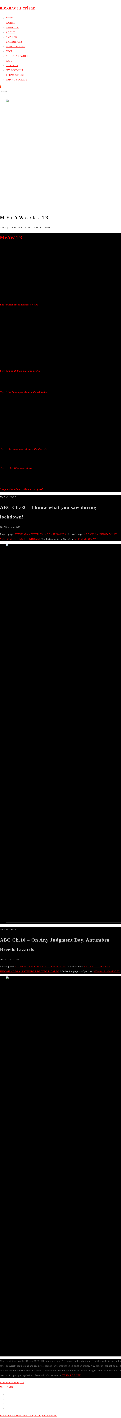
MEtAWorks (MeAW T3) (87, 539)
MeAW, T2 (12, 1382)
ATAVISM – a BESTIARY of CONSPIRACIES (40, 534)
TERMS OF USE (71, 1375)
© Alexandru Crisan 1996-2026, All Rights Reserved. (28, 1415)
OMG (6, 1387)
